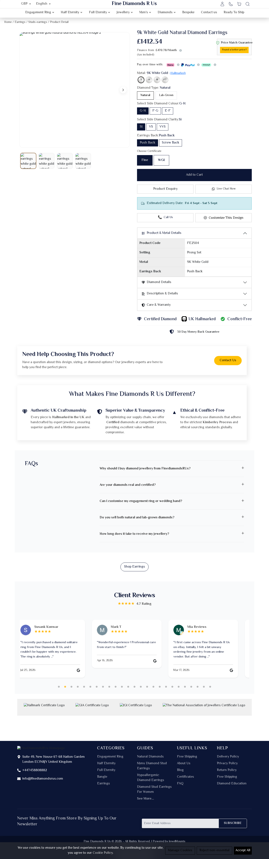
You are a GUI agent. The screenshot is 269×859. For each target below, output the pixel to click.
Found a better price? (234, 50)
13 (134, 687)
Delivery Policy (228, 756)
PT (165, 80)
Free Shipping (187, 756)
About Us (183, 763)
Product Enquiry (165, 189)
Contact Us (228, 360)
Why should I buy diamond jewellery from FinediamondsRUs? (145, 468)
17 (160, 687)
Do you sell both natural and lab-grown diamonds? (137, 517)
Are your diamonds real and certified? (128, 485)
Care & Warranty (159, 305)
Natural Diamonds (150, 756)
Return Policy (227, 770)
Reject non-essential (214, 850)
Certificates (185, 777)
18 (157, 80)
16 (153, 687)
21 (185, 687)
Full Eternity (106, 770)
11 (122, 687)
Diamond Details (159, 282)
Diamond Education (232, 783)
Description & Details (162, 293)
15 (147, 687)
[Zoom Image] (75, 90)
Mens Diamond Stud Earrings (152, 766)
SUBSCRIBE (233, 823)
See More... (145, 798)
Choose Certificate (149, 151)
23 (197, 687)
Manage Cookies (180, 850)
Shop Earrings (134, 566)
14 (149, 80)
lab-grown (166, 95)
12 (128, 687)
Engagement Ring (110, 756)
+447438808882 (34, 770)
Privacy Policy (227, 763)
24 (204, 687)
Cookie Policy (103, 853)
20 (179, 687)
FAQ (180, 783)
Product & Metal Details (164, 233)
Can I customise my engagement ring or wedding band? (141, 501)
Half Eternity (106, 763)
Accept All (242, 850)
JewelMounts (177, 841)
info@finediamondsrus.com (42, 778)
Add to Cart (194, 175)
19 (172, 687)
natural (145, 95)
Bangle (102, 777)
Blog (180, 770)
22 (191, 687)
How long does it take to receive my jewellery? (134, 534)
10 (115, 687)
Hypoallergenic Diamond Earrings (150, 778)
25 (210, 687)
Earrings (103, 783)
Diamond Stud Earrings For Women (154, 790)
